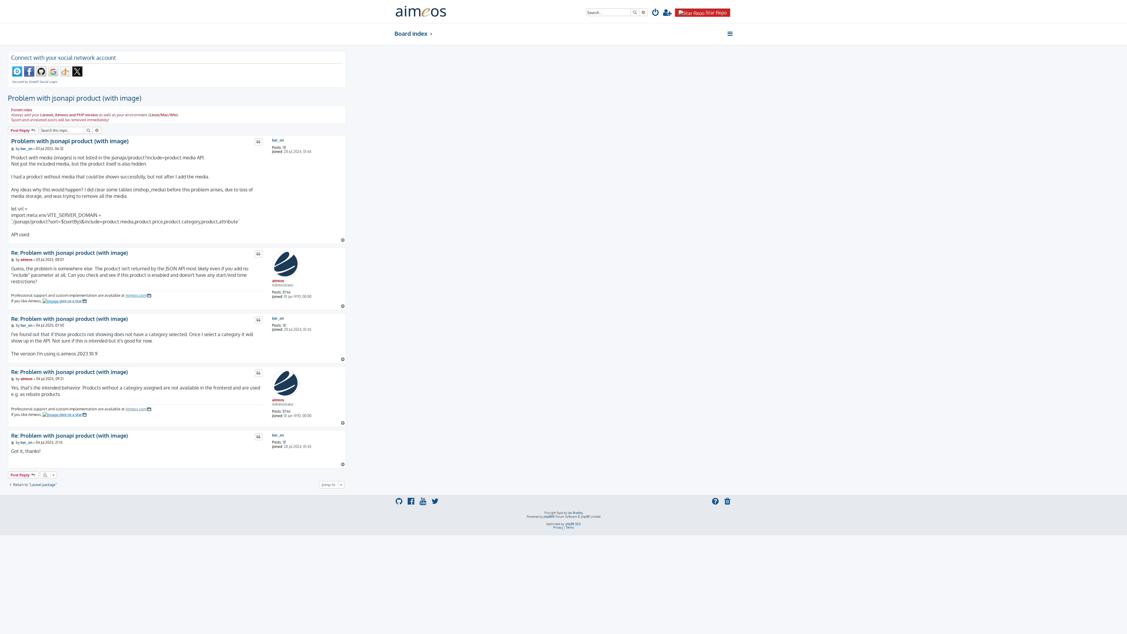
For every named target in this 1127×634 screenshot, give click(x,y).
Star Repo (716, 13)
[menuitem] (656, 13)
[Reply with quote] (258, 141)
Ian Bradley (575, 513)
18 (284, 148)
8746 (287, 292)
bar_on (278, 140)
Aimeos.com (136, 295)
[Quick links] (730, 33)
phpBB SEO (573, 524)
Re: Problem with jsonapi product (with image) (69, 252)
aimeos (278, 281)
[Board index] (420, 11)
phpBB (548, 516)
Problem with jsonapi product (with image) (74, 97)
